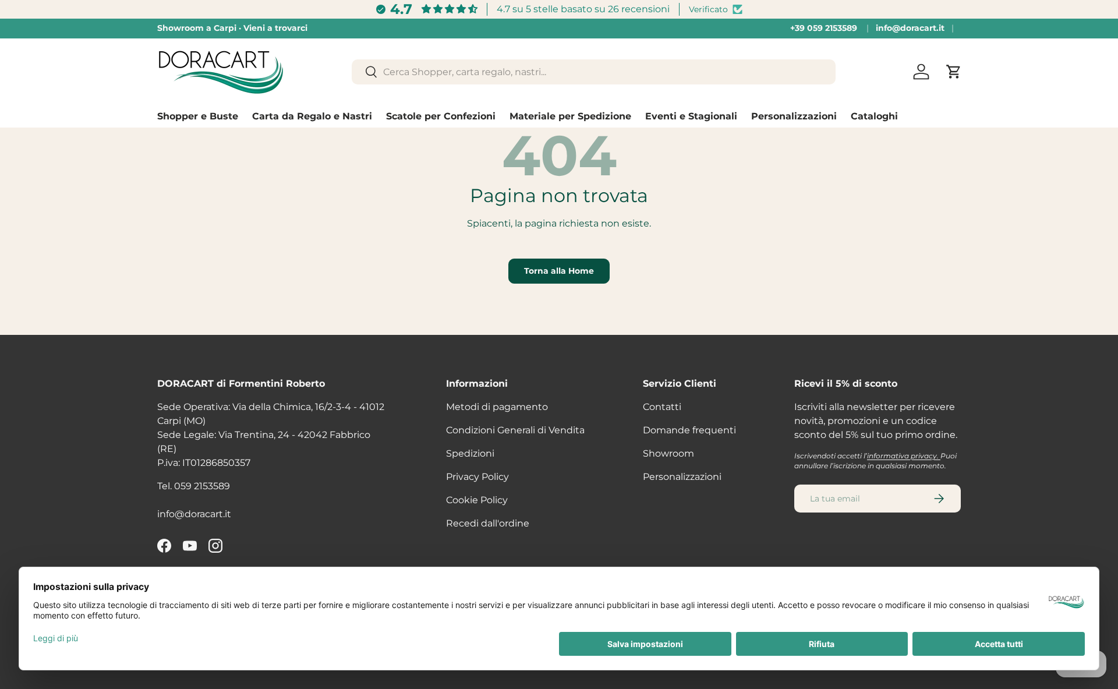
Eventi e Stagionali (691, 116)
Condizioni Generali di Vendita (515, 430)
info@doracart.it (910, 28)
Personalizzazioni (794, 116)
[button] (954, 71)
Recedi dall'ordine (487, 523)
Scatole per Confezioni (441, 116)
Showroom (668, 453)
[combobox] (594, 71)
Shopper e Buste (197, 116)
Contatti (662, 406)
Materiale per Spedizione (570, 116)
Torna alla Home (559, 271)
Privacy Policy (477, 476)
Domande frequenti (689, 430)
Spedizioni (470, 453)
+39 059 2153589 (823, 28)
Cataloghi (874, 116)
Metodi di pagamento (497, 406)
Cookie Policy (477, 500)
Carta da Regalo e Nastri (312, 116)
